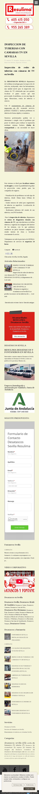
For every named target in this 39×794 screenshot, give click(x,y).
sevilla (29, 743)
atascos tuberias (31, 754)
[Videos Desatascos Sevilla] (5, 770)
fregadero (22, 758)
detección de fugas (10, 756)
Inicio (21, 302)
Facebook (17, 250)
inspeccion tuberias (9, 62)
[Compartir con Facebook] (12, 254)
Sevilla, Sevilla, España (20, 257)
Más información (19, 336)
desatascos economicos (23, 749)
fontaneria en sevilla (22, 756)
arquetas (19, 747)
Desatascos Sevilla (9, 727)
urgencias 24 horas (21, 62)
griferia (8, 754)
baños (26, 751)
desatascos (29, 745)
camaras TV (9, 60)
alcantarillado (8, 747)
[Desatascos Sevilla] (24, 770)
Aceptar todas (29, 788)
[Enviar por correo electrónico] (6, 254)
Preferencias (30, 785)
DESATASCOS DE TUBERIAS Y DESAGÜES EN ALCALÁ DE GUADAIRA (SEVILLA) (21, 668)
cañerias (32, 751)
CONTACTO (8, 550)
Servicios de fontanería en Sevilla (14, 729)
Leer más (7, 280)
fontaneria (29, 747)
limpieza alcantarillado (19, 754)
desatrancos (7, 751)
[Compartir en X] (10, 254)
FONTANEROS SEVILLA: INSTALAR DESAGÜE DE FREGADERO (20, 637)
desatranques (18, 751)
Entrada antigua (29, 302)
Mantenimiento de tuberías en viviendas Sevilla (18, 732)
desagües (16, 60)
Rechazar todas (18, 785)
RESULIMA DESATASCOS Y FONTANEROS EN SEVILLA (18, 351)
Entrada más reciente (12, 302)
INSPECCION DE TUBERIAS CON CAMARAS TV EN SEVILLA (23, 267)
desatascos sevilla (25, 60)
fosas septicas (15, 758)
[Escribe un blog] (8, 254)
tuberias (18, 745)
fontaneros (8, 745)
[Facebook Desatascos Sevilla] (15, 770)
